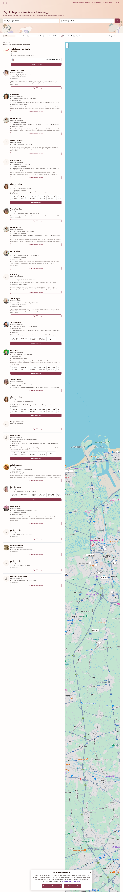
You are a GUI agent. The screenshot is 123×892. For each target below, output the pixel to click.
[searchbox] (31, 21)
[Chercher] (117, 20)
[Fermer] (90, 872)
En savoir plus (14, 84)
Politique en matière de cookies (71, 881)
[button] (70, 471)
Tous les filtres (10, 36)
